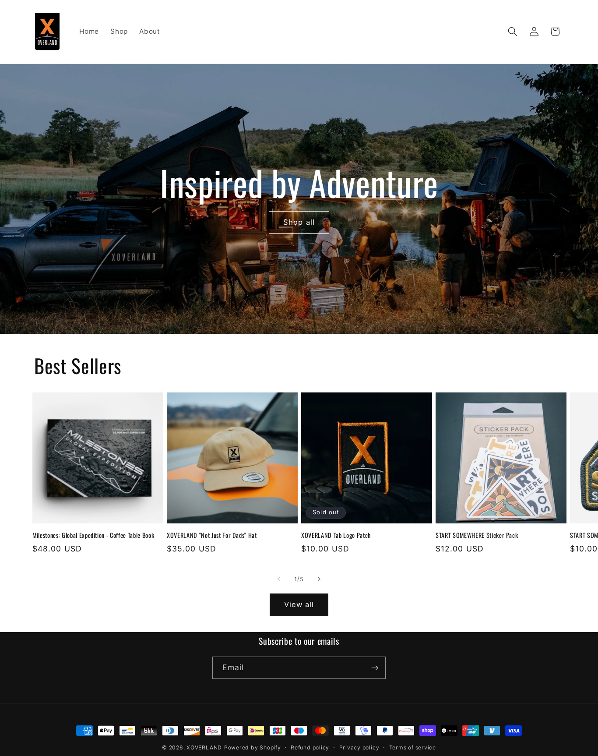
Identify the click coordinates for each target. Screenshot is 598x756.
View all (299, 604)
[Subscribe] (374, 668)
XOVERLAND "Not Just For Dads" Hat (212, 535)
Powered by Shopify (252, 747)
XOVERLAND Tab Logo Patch (336, 535)
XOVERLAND (204, 747)
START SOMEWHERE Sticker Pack (477, 535)
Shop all (299, 222)
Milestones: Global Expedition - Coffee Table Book (93, 535)
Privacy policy (359, 747)
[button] (512, 31)
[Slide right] (319, 579)
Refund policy (310, 747)
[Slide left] (278, 579)
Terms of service (412, 747)
